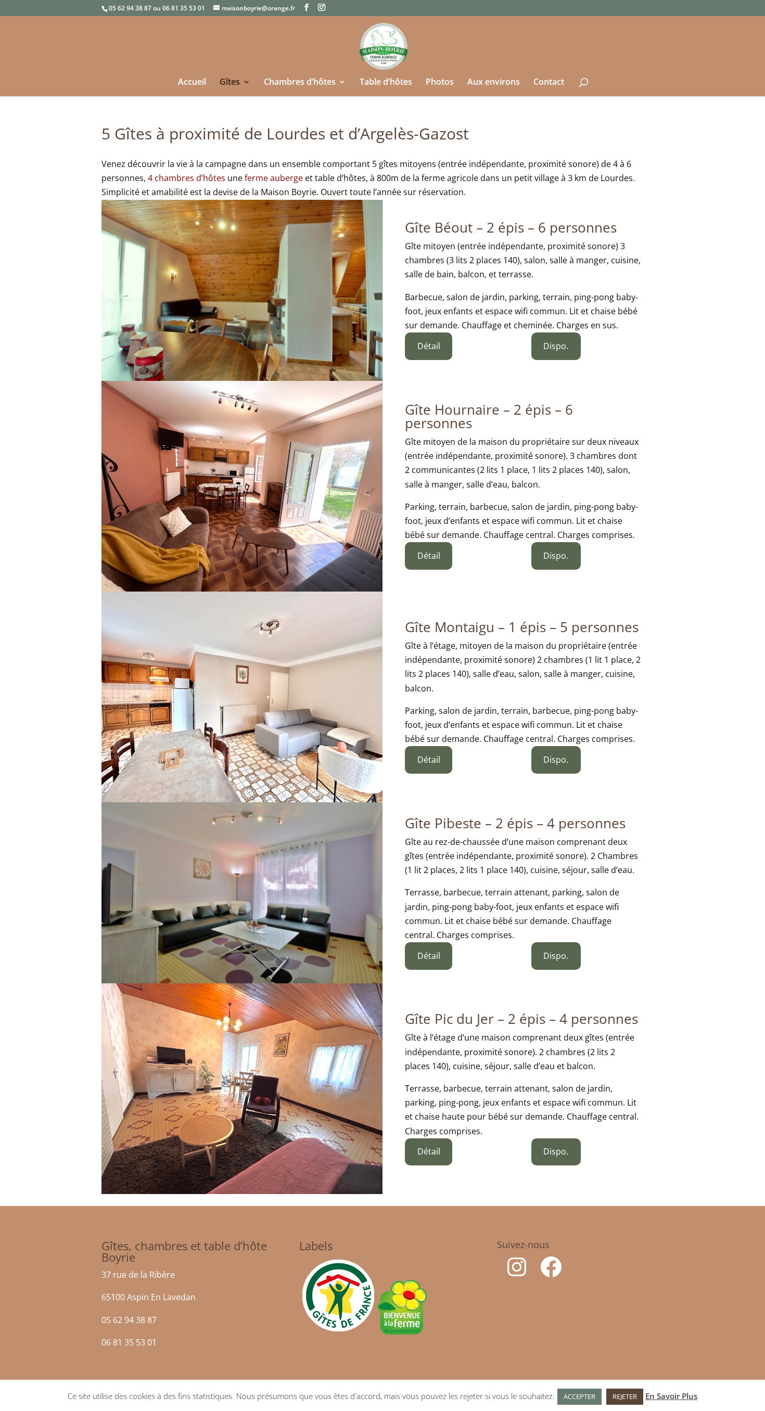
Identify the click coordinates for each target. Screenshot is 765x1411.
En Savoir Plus (671, 1396)
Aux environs (493, 82)
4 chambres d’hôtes (186, 178)
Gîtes (230, 82)
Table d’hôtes (386, 82)
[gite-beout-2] (241, 290)
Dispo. (555, 346)
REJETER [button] (625, 1396)
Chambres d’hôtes (300, 82)
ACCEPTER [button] (579, 1396)
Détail (428, 346)
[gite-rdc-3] (241, 892)
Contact (548, 82)
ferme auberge (274, 178)
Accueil (192, 82)
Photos (440, 82)
